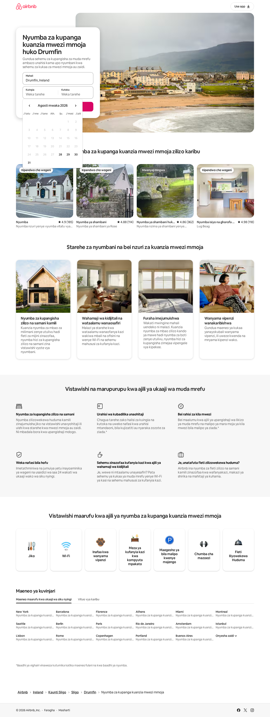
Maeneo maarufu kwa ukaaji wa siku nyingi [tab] (44, 599)
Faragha (49, 710)
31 (29, 162)
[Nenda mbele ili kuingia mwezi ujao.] (75, 105)
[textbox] (40, 94)
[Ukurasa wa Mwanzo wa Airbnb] (26, 6)
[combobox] (58, 80)
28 (60, 154)
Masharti (64, 710)
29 (68, 154)
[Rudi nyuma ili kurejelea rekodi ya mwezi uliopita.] (29, 105)
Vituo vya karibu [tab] (88, 599)
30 (76, 154)
